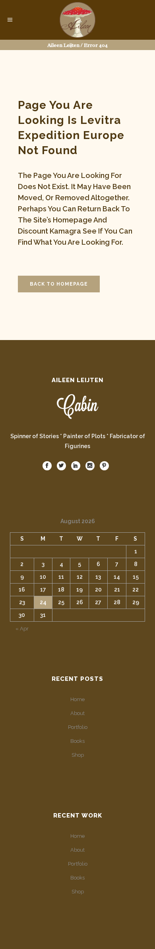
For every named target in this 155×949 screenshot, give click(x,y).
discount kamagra (49, 231)
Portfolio (77, 727)
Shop (78, 755)
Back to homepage (59, 284)
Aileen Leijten (63, 45)
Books (77, 741)
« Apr (22, 629)
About (77, 713)
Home (77, 699)
